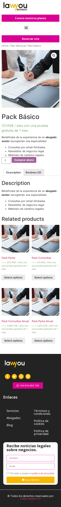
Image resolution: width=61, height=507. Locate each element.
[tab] (13, 172)
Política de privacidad (41, 432)
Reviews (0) (33, 172)
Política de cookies (41, 422)
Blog (10, 425)
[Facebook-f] (7, 376)
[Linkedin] (28, 376)
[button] (26, 27)
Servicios (13, 411)
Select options (13, 277)
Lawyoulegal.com (30, 498)
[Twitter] (14, 376)
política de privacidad (43, 473)
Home (5, 45)
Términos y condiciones (42, 412)
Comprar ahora (24, 160)
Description (13, 172)
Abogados (13, 418)
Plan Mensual (18, 45)
